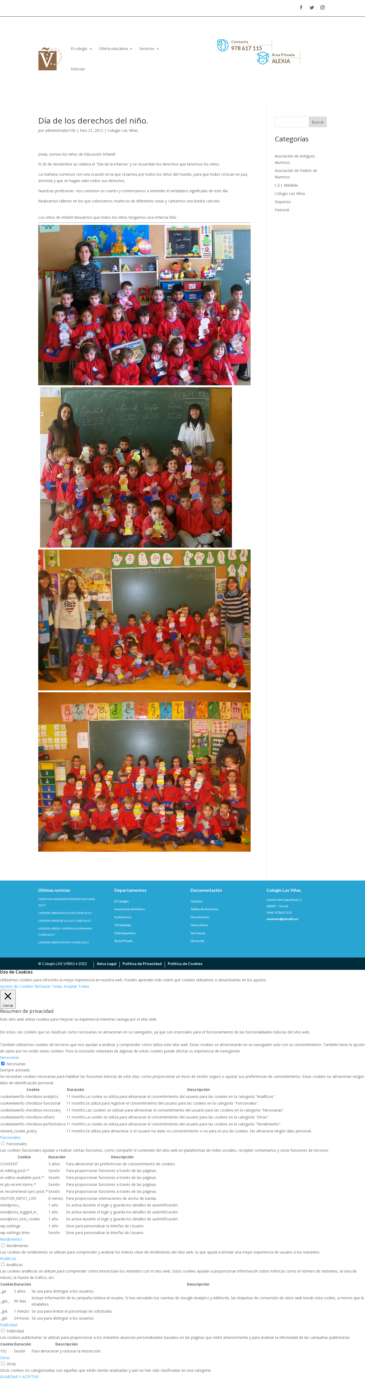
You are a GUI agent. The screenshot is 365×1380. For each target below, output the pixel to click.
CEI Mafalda (122, 925)
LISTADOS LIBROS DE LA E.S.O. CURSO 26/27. (65, 920)
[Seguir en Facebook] (301, 7)
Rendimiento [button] (11, 1239)
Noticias (78, 68)
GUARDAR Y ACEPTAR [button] (19, 1376)
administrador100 (60, 130)
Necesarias (16, 1063)
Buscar (318, 122)
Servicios (146, 48)
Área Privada (123, 941)
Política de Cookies (185, 964)
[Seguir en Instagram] (322, 7)
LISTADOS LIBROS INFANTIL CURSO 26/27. (64, 942)
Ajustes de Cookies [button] (16, 986)
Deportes (283, 201)
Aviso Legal (107, 964)
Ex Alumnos (122, 917)
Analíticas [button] (8, 1258)
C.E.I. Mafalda (286, 185)
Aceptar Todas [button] (76, 986)
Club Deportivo (124, 933)
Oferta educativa (113, 48)
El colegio (79, 48)
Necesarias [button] (9, 1057)
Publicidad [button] (8, 1324)
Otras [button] (5, 1357)
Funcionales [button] (10, 1137)
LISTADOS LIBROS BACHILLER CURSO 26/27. (65, 912)
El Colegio (121, 901)
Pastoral (282, 209)
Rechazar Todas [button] (48, 986)
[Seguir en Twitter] (312, 7)
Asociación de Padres (129, 909)
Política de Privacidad (142, 964)
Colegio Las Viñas (122, 130)
